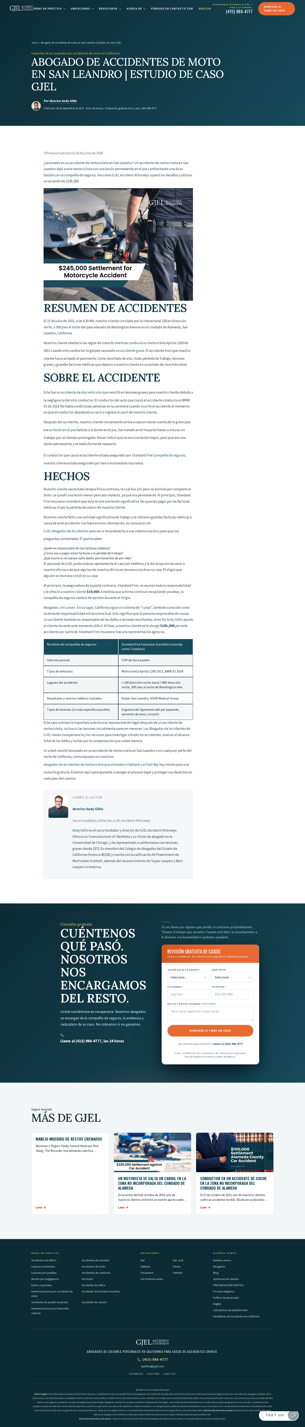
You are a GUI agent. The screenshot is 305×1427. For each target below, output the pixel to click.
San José (178, 1260)
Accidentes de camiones (96, 1273)
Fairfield (177, 1273)
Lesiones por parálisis (43, 1273)
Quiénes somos (222, 1260)
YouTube (153, 1374)
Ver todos (87, 1279)
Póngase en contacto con (172, 9)
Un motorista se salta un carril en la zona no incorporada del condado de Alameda (152, 1183)
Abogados (219, 1267)
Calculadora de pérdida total (230, 1310)
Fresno (177, 1267)
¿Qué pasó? (219, 969)
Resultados (108, 9)
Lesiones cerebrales (43, 1267)
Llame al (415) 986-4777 (228, 1044)
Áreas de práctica (47, 9)
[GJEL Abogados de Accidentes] (21, 9)
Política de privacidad (226, 1298)
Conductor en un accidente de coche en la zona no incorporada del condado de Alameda (233, 1183)
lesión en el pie (64, 430)
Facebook (136, 1374)
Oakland (145, 1267)
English (205, 9)
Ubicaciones (80, 9)
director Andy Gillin (63, 101)
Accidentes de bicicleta (95, 1260)
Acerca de (134, 9)
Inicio (35, 43)
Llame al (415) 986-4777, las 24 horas (92, 1041)
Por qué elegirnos (223, 1291)
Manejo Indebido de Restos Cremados (69, 1139)
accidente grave (132, 350)
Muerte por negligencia (45, 1279)
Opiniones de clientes (226, 1279)
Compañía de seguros (169, 455)
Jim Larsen (67, 607)
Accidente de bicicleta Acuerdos (101, 1291)
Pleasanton (147, 1273)
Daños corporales (41, 1285)
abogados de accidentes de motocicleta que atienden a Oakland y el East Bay (101, 764)
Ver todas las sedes (151, 1279)
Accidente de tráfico (94, 1285)
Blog (215, 1273)
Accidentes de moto (94, 1267)
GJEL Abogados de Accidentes (66, 531)
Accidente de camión (94, 1302)
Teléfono (219, 986)
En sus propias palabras (191, 1003)
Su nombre (175, 986)
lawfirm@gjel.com (152, 1366)
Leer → (41, 1207)
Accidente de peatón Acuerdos (49, 1302)
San (142, 1260)
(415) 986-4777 (149, 108)
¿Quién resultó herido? (183, 969)
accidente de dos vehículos (81, 392)
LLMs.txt (169, 1374)
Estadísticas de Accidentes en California (236, 1316)
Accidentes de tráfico (43, 1260)
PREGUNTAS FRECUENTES (228, 1285)
